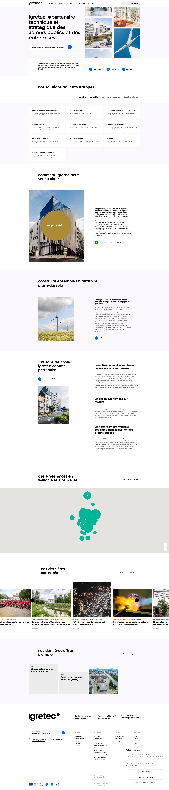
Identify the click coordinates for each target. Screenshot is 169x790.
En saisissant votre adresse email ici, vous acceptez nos (47, 740)
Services (54, 3)
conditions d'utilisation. (38, 740)
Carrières (82, 3)
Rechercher (34, 46)
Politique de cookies (132, 765)
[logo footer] (44, 717)
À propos (93, 3)
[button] (93, 504)
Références (62, 3)
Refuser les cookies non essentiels (145, 783)
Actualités (71, 3)
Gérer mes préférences (145, 777)
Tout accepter (145, 772)
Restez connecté (36, 731)
